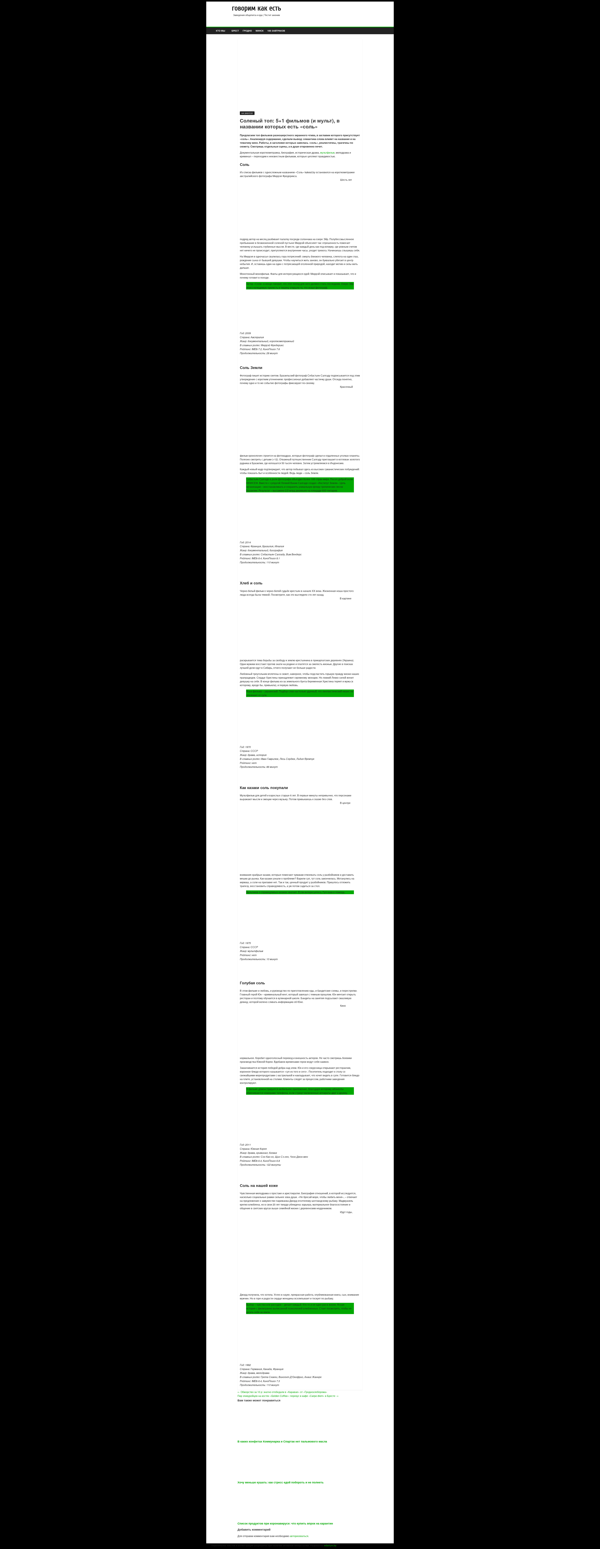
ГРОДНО (247, 30)
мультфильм (327, 152)
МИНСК (260, 30)
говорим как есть (256, 8)
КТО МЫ (220, 30)
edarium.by (330, 1545)
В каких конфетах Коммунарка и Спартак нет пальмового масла (282, 1441)
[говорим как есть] (212, 28)
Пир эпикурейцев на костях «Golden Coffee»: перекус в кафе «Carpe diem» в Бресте (288, 1396)
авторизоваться (299, 1536)
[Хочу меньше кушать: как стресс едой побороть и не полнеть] (268, 1448)
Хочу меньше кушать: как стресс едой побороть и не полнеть (281, 1482)
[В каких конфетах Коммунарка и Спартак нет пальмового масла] (268, 1407)
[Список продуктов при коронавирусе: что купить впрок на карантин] (268, 1489)
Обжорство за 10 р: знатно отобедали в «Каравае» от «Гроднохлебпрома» (282, 1392)
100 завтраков (276, 30)
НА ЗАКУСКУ (247, 113)
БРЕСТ (235, 30)
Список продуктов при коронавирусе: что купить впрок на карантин (285, 1523)
